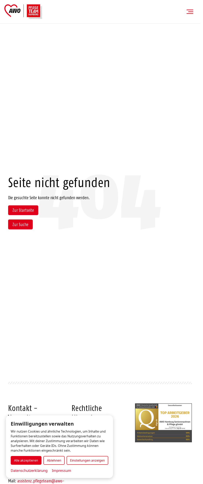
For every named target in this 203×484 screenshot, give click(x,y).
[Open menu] (190, 11)
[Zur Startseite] (23, 11)
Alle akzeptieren (26, 460)
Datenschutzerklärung (29, 470)
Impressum (61, 470)
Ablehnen (54, 460)
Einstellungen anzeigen (87, 460)
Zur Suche (20, 224)
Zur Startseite (23, 210)
